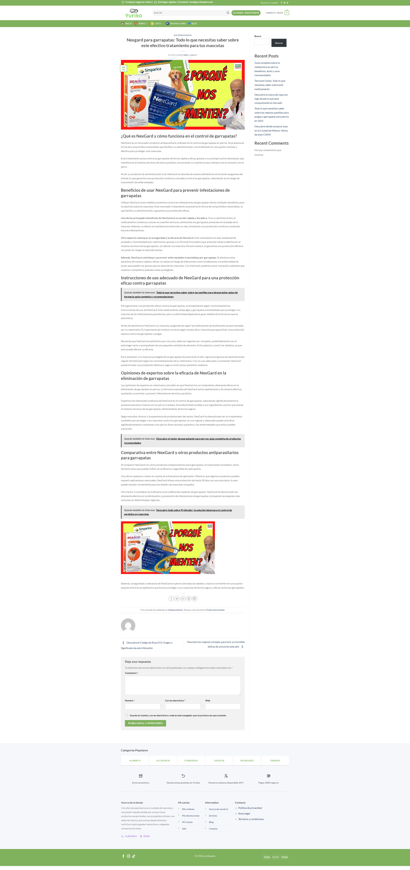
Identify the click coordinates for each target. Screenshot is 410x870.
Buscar (257, 36)
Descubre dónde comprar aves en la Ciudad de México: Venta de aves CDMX (271, 130)
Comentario (131, 673)
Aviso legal (244, 813)
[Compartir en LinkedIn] (194, 598)
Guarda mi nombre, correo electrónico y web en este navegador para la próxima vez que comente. (178, 715)
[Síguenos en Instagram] (284, 3)
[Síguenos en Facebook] (281, 3)
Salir (184, 828)
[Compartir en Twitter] (177, 598)
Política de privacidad (250, 807)
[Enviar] (228, 13)
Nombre (130, 700)
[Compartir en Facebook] (171, 598)
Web (207, 700)
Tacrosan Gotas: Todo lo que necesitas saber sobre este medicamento (269, 84)
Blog (194, 23)
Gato (157, 23)
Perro (141, 23)
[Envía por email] (183, 598)
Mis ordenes (188, 809)
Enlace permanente (216, 610)
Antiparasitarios (183, 35)
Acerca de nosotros (218, 809)
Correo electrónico (175, 700)
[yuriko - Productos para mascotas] (134, 13)
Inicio (128, 23)
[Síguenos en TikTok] (287, 3)
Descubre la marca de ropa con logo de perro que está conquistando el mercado (271, 98)
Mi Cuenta (187, 822)
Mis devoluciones (190, 815)
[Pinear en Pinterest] (188, 598)
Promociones (177, 23)
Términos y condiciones (251, 819)
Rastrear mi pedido (269, 2)
